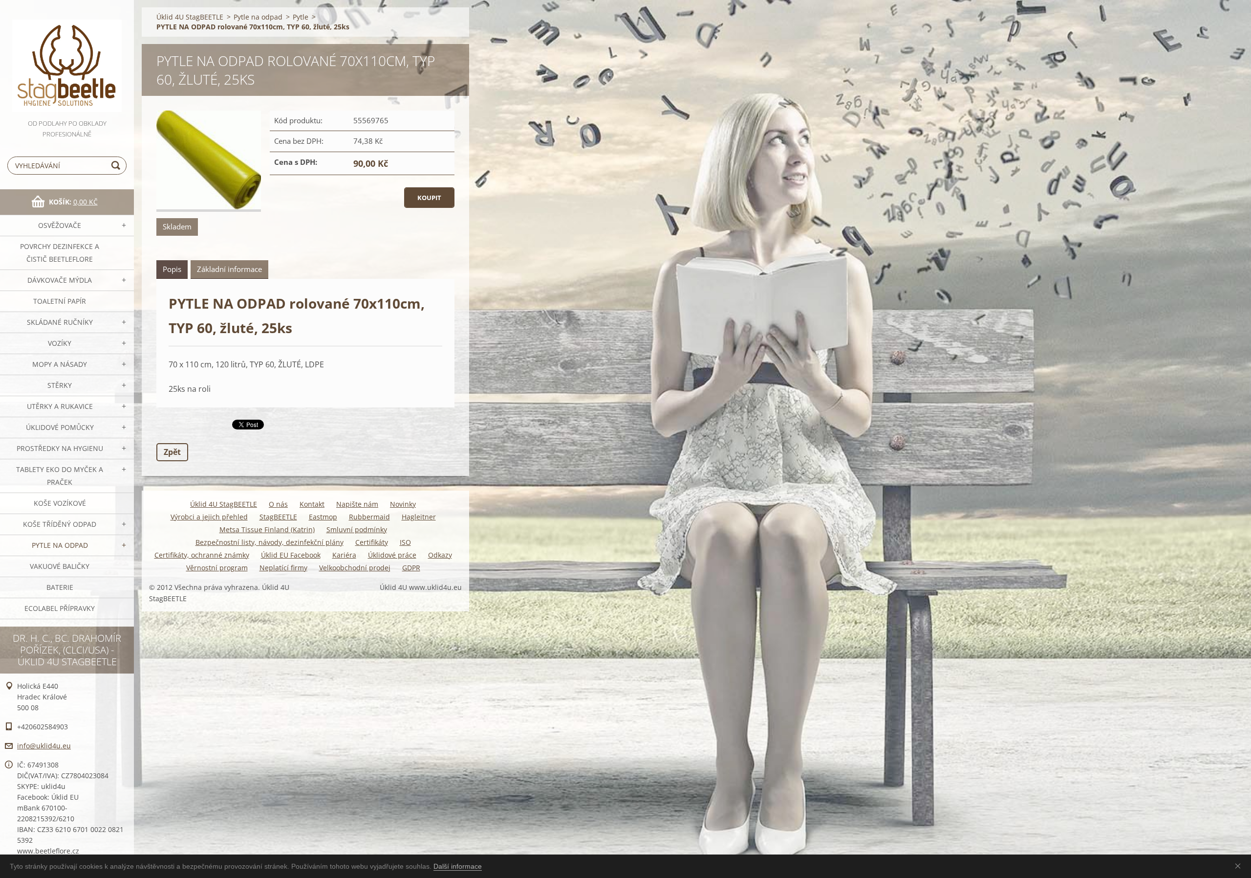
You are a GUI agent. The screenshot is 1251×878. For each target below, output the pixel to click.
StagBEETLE (278, 516)
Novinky (403, 504)
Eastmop (323, 516)
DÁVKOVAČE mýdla (59, 280)
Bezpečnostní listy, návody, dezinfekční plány (269, 542)
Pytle (300, 17)
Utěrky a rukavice (60, 406)
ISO (405, 542)
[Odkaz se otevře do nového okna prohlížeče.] (208, 161)
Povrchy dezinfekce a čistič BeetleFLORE (59, 253)
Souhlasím (1240, 866)
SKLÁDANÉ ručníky (60, 322)
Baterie (59, 587)
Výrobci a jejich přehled (209, 516)
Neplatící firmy (283, 567)
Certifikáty (371, 542)
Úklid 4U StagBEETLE (189, 17)
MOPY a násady (59, 364)
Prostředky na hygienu (60, 448)
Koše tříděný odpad (59, 524)
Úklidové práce (392, 555)
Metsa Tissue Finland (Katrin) (267, 529)
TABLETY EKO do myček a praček (59, 476)
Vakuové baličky (59, 566)
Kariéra (344, 555)
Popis (172, 269)
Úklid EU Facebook (291, 555)
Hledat (117, 165)
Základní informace (229, 269)
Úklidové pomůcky (60, 427)
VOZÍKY (59, 343)
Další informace (457, 866)
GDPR (411, 567)
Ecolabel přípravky (59, 608)
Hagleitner (419, 516)
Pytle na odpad (60, 545)
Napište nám (357, 504)
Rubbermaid (369, 516)
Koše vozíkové (60, 503)
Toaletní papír (59, 301)
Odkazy (440, 555)
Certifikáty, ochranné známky (201, 555)
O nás (278, 504)
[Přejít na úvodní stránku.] (67, 59)
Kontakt (312, 504)
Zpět (172, 452)
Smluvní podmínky (356, 529)
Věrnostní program (217, 567)
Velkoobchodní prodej (354, 567)
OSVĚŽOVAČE (59, 225)
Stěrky (59, 385)
